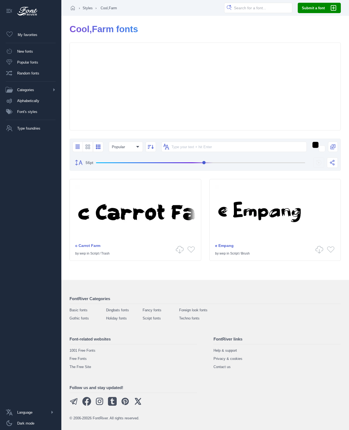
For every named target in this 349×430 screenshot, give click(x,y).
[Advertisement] (205, 86)
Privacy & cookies (227, 359)
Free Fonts (78, 359)
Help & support (225, 350)
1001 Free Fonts (82, 350)
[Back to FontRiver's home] (25, 11)
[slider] (200, 162)
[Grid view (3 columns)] (98, 147)
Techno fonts (189, 318)
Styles (88, 8)
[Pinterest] (125, 404)
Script (94, 253)
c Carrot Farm (87, 245)
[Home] (73, 8)
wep (83, 253)
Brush (245, 253)
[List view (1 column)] (78, 147)
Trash (105, 253)
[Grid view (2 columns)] (88, 147)
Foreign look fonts (193, 310)
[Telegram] (74, 404)
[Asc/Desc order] (151, 147)
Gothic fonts (79, 318)
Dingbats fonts (117, 310)
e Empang (224, 245)
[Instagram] (99, 404)
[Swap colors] (333, 147)
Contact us (222, 367)
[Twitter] (138, 404)
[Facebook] (86, 404)
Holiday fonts (116, 318)
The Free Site (80, 367)
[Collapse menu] (9, 11)
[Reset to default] (318, 162)
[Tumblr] (112, 404)
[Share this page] (332, 162)
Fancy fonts (152, 310)
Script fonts (152, 318)
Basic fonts (79, 310)
